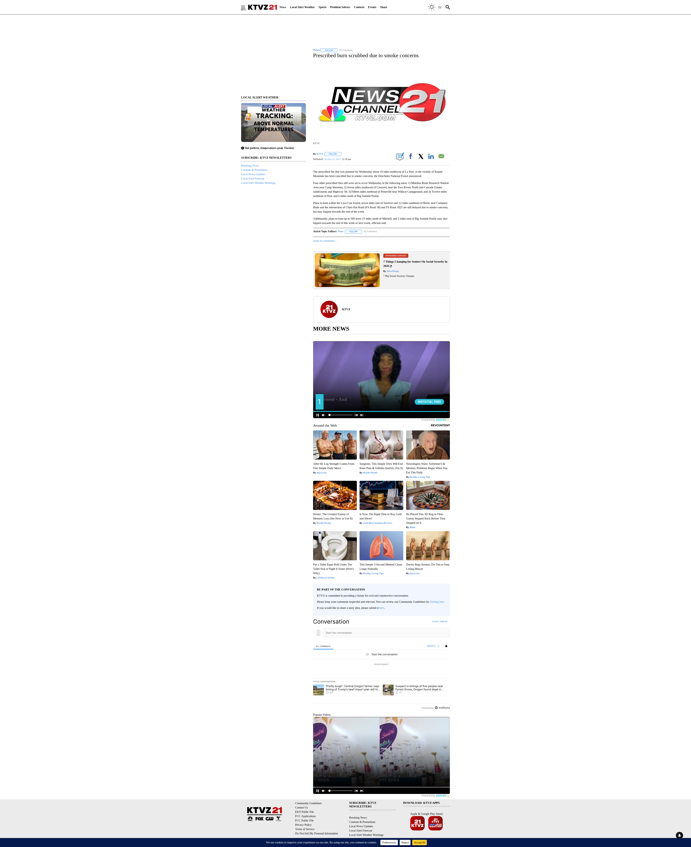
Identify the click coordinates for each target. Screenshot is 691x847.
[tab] (323, 646)
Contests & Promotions (254, 169)
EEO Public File (304, 811)
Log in (435, 621)
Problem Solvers (340, 7)
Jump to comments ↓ (325, 240)
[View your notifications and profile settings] (446, 646)
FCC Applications (305, 816)
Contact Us (301, 807)
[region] (381, 664)
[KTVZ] (262, 7)
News (282, 7)
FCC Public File (304, 820)
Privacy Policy (303, 824)
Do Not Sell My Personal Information (316, 833)
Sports (322, 7)
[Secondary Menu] (245, 7)
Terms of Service (304, 829)
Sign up (443, 621)
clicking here (437, 601)
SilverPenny (392, 271)
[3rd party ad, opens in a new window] (347, 286)
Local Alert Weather (302, 7)
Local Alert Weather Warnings (258, 182)
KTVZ (320, 154)
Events (372, 7)
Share (383, 7)
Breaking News (250, 165)
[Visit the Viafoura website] (442, 707)
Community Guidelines (308, 803)
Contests (359, 7)
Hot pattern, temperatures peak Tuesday (269, 147)
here (381, 607)
